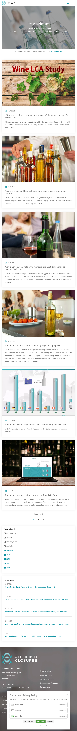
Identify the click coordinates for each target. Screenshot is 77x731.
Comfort (18, 710)
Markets (5, 705)
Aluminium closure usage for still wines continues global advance (35, 424)
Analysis (18, 716)
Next (43, 519)
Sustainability (7, 709)
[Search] (68, 3)
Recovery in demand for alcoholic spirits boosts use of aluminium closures (34, 636)
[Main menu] (73, 3)
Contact (31, 726)
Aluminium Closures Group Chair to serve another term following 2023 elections (36, 612)
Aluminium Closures (22, 51)
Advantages (6, 701)
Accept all (40, 721)
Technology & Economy (49, 683)
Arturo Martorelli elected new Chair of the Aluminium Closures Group (32, 587)
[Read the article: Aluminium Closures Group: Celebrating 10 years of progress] (38, 313)
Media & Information (40, 51)
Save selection (29, 721)
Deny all (50, 721)
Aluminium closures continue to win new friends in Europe (32, 495)
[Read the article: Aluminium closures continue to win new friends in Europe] (38, 463)
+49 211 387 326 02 (8, 685)
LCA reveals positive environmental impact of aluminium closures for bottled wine (37, 624)
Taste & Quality (46, 675)
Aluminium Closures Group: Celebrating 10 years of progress (32, 345)
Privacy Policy (44, 726)
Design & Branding (47, 679)
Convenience (45, 687)
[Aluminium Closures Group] (8, 3)
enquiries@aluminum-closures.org (15, 687)
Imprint (36, 726)
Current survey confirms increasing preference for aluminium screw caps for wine (36, 599)
